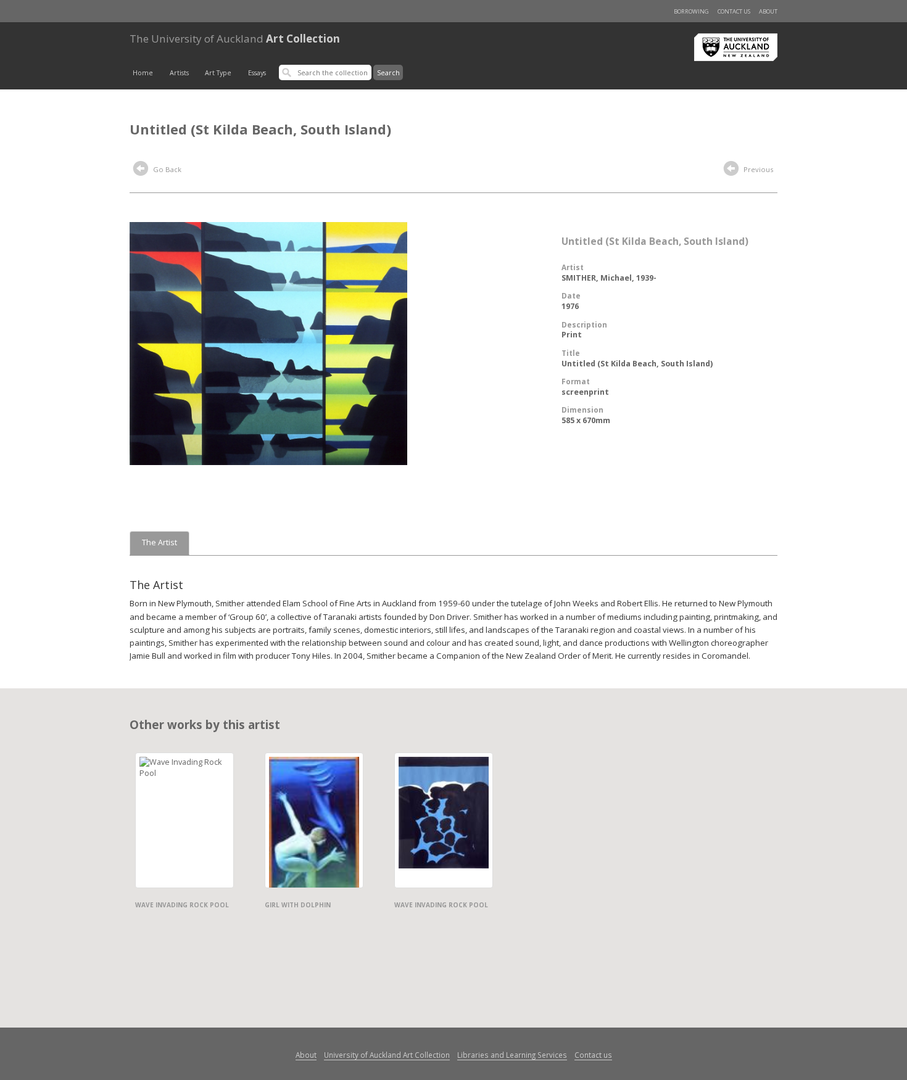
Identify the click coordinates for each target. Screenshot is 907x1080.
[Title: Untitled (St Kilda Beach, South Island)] (268, 342)
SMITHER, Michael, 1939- (608, 278)
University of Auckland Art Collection (387, 1055)
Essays (257, 72)
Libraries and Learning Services (512, 1055)
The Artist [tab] (159, 542)
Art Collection (235, 38)
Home (143, 72)
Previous (757, 169)
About (768, 11)
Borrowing (691, 11)
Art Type (218, 72)
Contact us (734, 11)
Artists (179, 72)
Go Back (166, 169)
